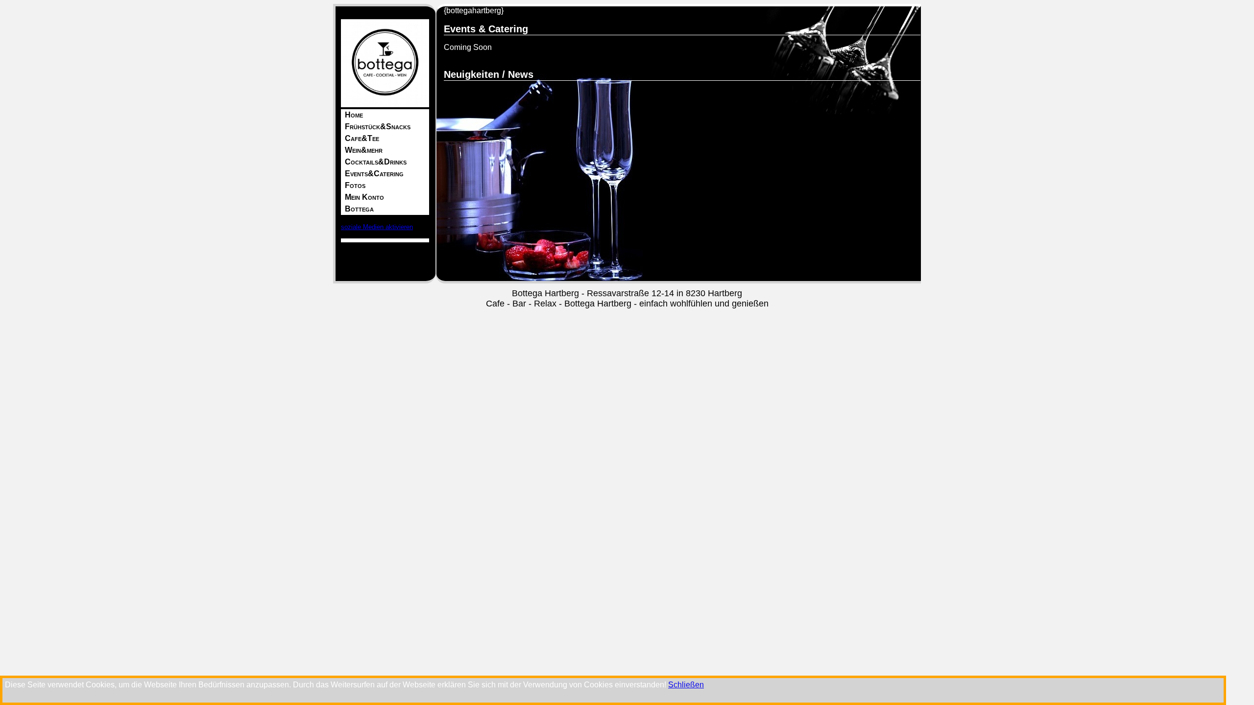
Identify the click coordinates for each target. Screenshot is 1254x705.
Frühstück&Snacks (377, 126)
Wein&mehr (364, 150)
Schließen (686, 685)
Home (354, 115)
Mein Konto (364, 197)
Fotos (355, 185)
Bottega (359, 209)
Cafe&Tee (362, 138)
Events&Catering (374, 173)
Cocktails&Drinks (376, 162)
